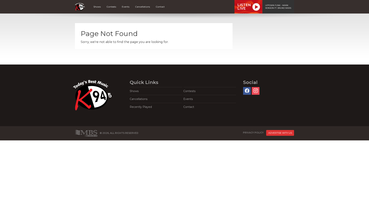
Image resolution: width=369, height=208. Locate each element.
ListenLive (244, 7)
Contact (160, 6)
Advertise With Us (280, 132)
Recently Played (141, 107)
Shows (97, 6)
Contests (111, 6)
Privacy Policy (253, 132)
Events (125, 6)
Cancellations (142, 6)
